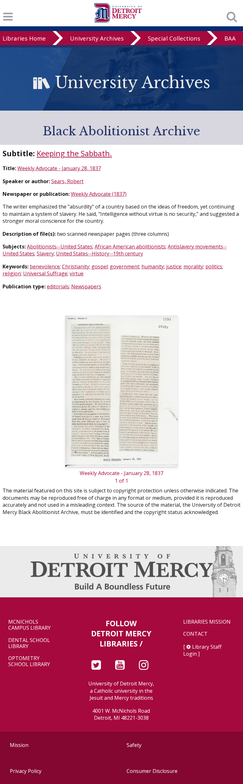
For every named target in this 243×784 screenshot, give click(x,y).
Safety (134, 745)
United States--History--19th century (99, 253)
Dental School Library (29, 643)
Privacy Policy (25, 771)
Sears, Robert (67, 181)
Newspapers (86, 286)
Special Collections (174, 38)
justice (173, 266)
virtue (77, 273)
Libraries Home (24, 38)
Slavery (45, 253)
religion (12, 273)
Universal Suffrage (45, 273)
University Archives (97, 38)
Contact (195, 634)
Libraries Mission (207, 622)
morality (193, 266)
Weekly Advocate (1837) (99, 193)
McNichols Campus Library (29, 625)
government (124, 266)
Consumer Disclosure (152, 771)
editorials (58, 286)
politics (213, 266)
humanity (152, 266)
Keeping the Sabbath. (74, 153)
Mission (19, 745)
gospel (99, 266)
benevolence (45, 266)
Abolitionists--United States (59, 246)
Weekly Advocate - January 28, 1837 (59, 168)
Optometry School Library (29, 661)
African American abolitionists (130, 246)
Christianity (75, 266)
